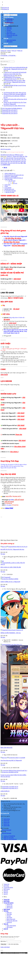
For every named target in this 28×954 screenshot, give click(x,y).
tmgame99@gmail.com (11, 58)
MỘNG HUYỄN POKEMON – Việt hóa (11, 633)
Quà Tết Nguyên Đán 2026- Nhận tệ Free (15, 92)
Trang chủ (6, 14)
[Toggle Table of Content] (14, 170)
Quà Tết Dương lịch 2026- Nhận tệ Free (14, 105)
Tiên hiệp (9, 28)
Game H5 (9, 37)
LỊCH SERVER (8, 187)
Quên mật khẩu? (5, 947)
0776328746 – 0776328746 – (8, 55)
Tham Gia (18, 434)
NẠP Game (7, 24)
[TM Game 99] (5, 8)
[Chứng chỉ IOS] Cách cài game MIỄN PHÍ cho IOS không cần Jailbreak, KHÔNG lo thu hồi (15, 95)
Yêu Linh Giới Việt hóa (14, 163)
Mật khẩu (4, 941)
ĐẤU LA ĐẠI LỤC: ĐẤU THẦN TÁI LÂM (11, 567)
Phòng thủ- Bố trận (12, 35)
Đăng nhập (3, 944)
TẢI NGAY (16, 309)
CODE (6, 186)
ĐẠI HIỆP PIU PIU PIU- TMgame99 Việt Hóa (12, 549)
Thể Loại (14, 50)
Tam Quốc (9, 32)
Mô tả (5, 167)
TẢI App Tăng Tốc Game (12, 242)
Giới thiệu (7, 15)
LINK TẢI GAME (8, 179)
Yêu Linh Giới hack (6, 159)
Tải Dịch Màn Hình (18, 246)
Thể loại (6, 25)
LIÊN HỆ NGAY (19, 500)
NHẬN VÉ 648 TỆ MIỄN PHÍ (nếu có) (14, 178)
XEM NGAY (8, 269)
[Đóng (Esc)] (1, 950)
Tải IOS (2, 155)
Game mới (9, 20)
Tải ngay (3, 554)
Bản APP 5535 (12, 180)
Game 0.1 (9, 156)
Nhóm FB (15, 26)
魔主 (22, 163)
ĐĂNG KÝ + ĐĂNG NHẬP (11, 176)
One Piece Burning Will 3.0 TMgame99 (11, 760)
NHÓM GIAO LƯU (9, 189)
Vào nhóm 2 (14, 452)
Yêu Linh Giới (9, 158)
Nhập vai (9, 27)
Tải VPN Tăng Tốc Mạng (13, 238)
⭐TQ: (13, 182)
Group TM (13, 155)
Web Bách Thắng (22, 952)
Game (9, 50)
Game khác (7, 819)
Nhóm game (19, 155)
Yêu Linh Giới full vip (19, 158)
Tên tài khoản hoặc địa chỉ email (10, 937)
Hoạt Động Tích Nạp (10, 190)
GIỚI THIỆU (8, 184)
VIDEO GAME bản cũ (10, 173)
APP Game (9, 22)
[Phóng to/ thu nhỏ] (2, 950)
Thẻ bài (9, 30)
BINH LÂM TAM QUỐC (6, 747)
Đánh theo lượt (11, 33)
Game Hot (9, 19)
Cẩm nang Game (11, 40)
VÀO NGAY (20, 413)
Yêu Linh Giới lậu (16, 159)
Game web (7, 825)
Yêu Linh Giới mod (15, 161)
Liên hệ (6, 43)
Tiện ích (6, 38)
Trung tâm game (8, 17)
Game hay (6, 824)
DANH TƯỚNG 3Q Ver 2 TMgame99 (10, 582)
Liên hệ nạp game (6, 149)
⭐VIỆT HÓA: (14, 183)
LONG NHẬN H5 (5, 791)
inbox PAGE (9, 508)
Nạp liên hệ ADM (9, 192)
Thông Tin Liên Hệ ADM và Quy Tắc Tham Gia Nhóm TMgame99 (15, 103)
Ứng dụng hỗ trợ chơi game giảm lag (14, 175)
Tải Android (7, 155)
